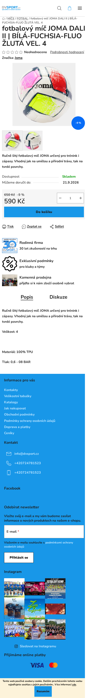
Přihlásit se (19, 557)
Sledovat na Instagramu (38, 646)
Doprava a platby (17, 427)
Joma (19, 58)
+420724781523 (27, 463)
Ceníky (9, 433)
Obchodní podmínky (19, 414)
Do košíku (44, 212)
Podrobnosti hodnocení (67, 52)
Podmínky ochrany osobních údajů (29, 421)
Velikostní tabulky (17, 396)
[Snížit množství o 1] (60, 198)
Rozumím (43, 691)
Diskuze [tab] (58, 297)
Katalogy (11, 402)
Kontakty (11, 390)
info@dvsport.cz (26, 454)
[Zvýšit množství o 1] (81, 198)
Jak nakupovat (15, 408)
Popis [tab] (27, 297)
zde (74, 684)
